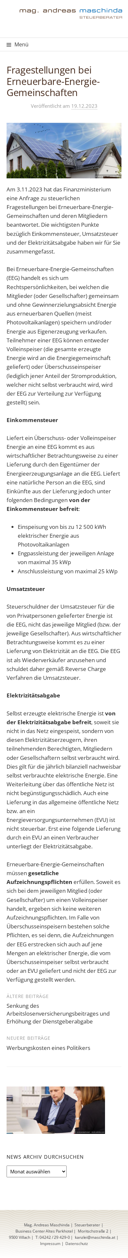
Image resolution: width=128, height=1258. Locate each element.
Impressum (50, 1243)
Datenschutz (76, 1243)
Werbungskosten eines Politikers (48, 1048)
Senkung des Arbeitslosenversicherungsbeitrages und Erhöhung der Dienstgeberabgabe (58, 1013)
